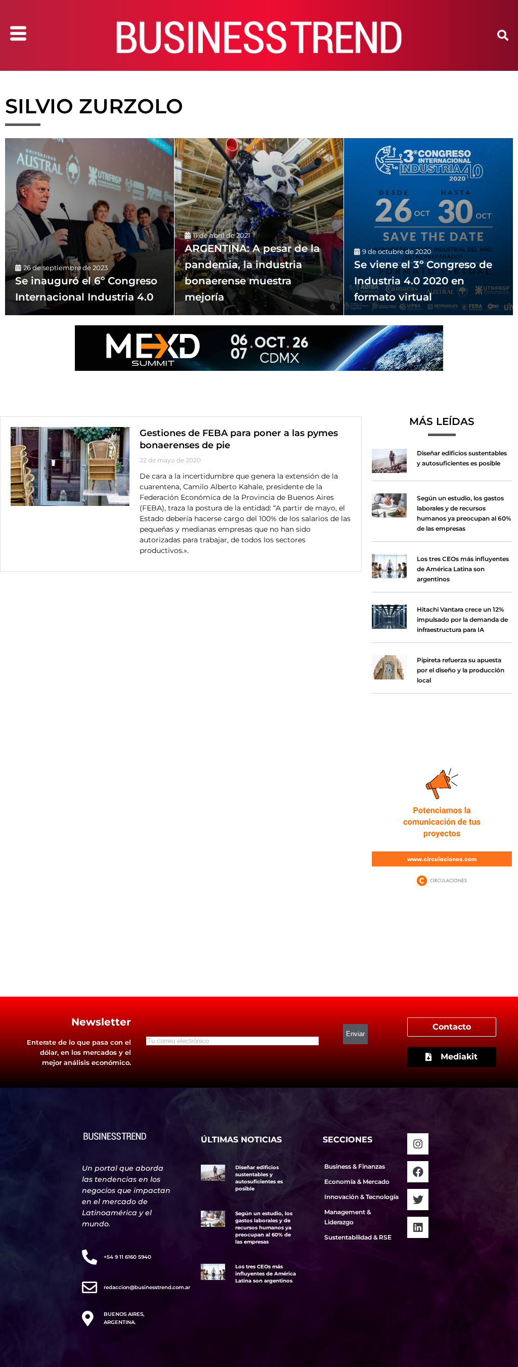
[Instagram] (417, 1144)
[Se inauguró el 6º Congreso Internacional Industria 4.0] (89, 226)
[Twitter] (417, 1199)
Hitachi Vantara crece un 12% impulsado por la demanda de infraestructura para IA (462, 619)
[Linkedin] (417, 1227)
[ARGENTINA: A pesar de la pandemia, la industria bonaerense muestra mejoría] (259, 226)
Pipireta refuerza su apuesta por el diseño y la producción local (460, 670)
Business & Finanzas (354, 1166)
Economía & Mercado (357, 1181)
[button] (503, 35)
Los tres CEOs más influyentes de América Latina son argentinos (463, 569)
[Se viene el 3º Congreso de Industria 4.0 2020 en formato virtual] (428, 226)
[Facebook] (417, 1171)
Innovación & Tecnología (361, 1197)
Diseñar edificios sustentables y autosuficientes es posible (259, 1178)
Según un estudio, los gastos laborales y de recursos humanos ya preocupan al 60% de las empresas (263, 1227)
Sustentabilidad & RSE (358, 1237)
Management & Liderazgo (347, 1217)
